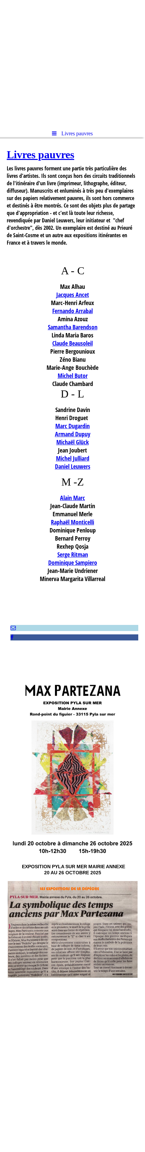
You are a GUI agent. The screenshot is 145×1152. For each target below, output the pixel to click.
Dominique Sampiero (72, 562)
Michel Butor (73, 376)
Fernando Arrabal (72, 311)
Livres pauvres (40, 154)
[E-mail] (13, 628)
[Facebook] (11, 637)
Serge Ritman (72, 554)
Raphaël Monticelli (72, 522)
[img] (72, 62)
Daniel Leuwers (72, 466)
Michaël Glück (72, 442)
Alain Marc (72, 498)
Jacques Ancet (72, 295)
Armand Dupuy (72, 434)
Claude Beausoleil (72, 343)
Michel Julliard (72, 458)
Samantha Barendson (72, 327)
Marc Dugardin (72, 426)
